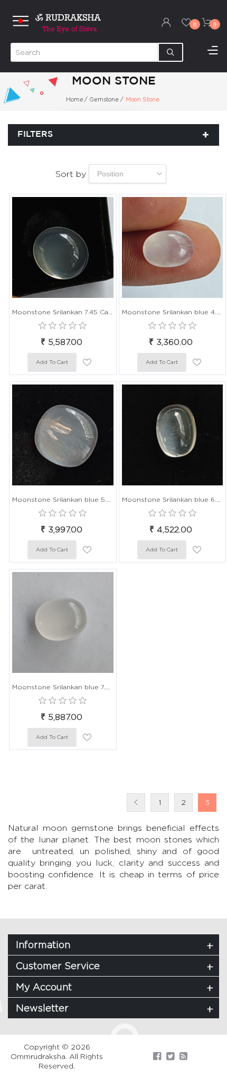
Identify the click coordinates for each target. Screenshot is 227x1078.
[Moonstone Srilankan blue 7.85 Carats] (63, 622)
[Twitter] (170, 1056)
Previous (136, 802)
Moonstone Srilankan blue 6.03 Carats (172, 499)
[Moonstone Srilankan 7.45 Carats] (63, 247)
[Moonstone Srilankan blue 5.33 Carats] (63, 435)
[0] (186, 22)
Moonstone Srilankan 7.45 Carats (63, 311)
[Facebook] (157, 1056)
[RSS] (183, 1056)
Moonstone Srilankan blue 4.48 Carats (172, 311)
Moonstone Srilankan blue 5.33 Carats (63, 499)
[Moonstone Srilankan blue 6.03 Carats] (172, 435)
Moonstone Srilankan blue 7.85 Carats (63, 686)
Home (74, 99)
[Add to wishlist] (87, 362)
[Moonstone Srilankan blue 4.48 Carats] (172, 247)
